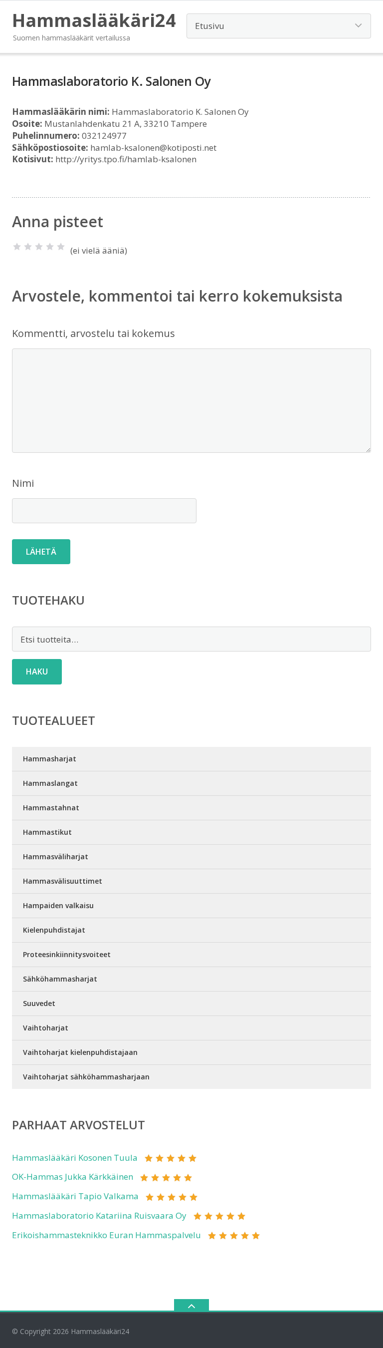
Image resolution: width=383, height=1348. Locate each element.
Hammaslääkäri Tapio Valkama (75, 1196)
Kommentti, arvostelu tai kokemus (93, 333)
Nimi (23, 483)
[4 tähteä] (50, 247)
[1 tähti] (17, 247)
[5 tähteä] (61, 247)
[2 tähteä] (28, 247)
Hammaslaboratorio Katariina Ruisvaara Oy (99, 1215)
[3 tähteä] (39, 247)
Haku (37, 671)
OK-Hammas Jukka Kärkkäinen (72, 1176)
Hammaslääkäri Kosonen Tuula (75, 1157)
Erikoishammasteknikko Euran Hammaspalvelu (106, 1235)
